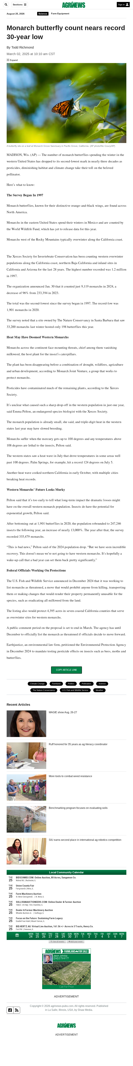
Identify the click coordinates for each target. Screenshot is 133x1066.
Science (42, 13)
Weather (99, 690)
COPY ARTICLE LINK (66, 670)
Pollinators (86, 684)
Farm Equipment (60, 13)
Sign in (121, 4)
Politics (71, 684)
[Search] (6, 4)
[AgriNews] (73, 4)
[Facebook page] (10, 1010)
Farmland (56, 684)
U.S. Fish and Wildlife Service (75, 690)
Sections (18, 4)
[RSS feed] (16, 1010)
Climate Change (37, 684)
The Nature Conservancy (44, 690)
